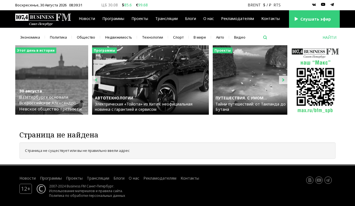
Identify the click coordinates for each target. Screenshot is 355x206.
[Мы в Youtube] (323, 4)
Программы (113, 18)
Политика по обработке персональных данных (87, 195)
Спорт (178, 37)
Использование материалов (72, 191)
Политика (58, 37)
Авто (220, 37)
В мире (200, 37)
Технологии (152, 37)
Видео (239, 37)
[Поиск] (265, 37)
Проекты (74, 178)
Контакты (270, 18)
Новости (87, 18)
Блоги (190, 18)
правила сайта (110, 191)
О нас (208, 18)
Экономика (30, 37)
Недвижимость (118, 37)
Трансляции (98, 178)
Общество (86, 37)
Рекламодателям (237, 18)
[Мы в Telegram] (332, 4)
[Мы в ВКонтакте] (314, 4)
